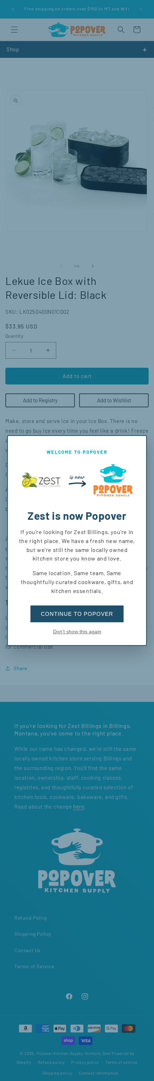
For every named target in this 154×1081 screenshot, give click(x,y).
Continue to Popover (77, 614)
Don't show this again (77, 631)
